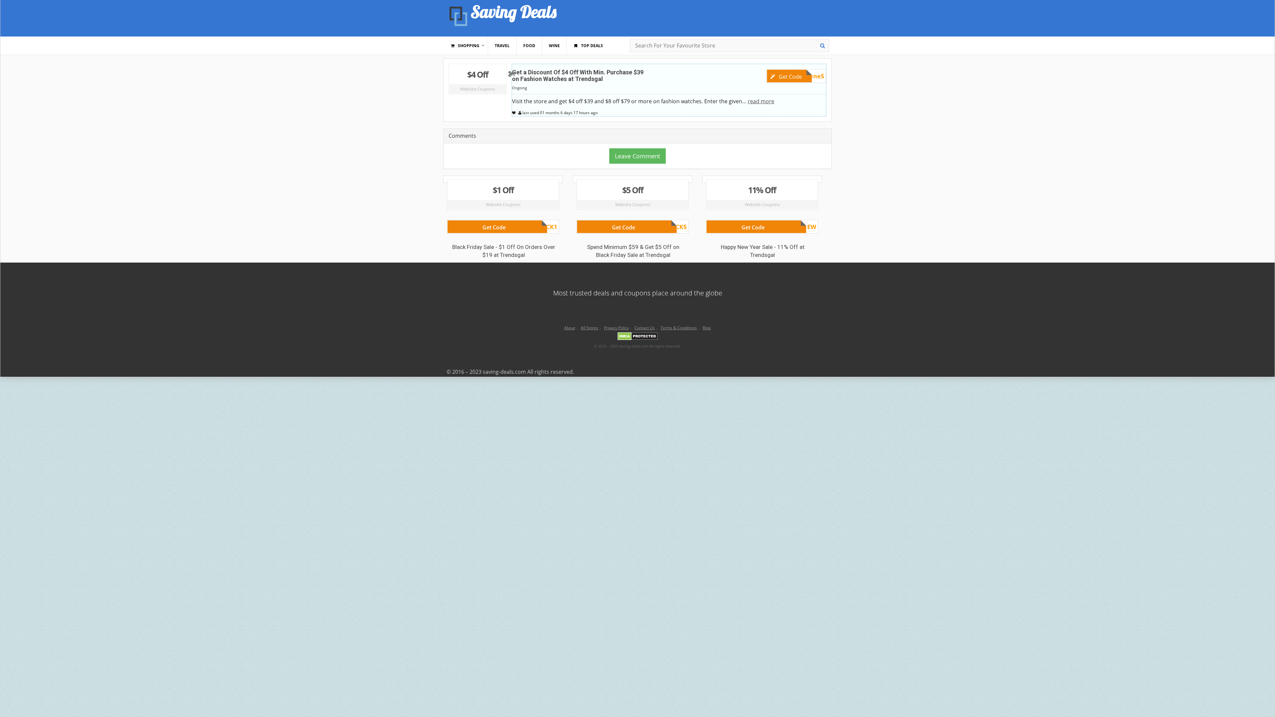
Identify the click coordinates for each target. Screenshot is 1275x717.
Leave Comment (637, 156)
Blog (707, 328)
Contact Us (645, 328)
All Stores (589, 328)
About (569, 328)
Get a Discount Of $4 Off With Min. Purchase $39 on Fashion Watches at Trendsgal (577, 75)
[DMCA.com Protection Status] (638, 337)
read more (761, 101)
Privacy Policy (616, 328)
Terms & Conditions (678, 328)
